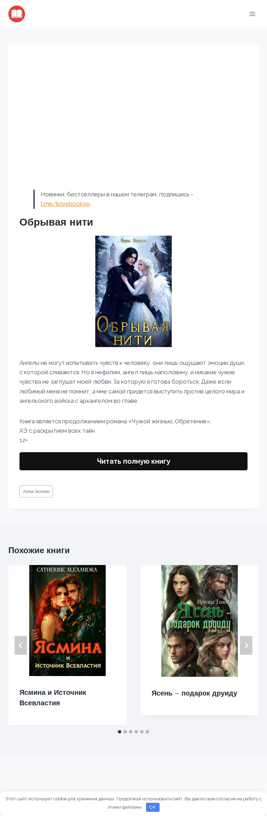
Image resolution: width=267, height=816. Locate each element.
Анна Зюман (36, 491)
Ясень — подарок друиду (194, 693)
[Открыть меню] (252, 13)
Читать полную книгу (133, 461)
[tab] (119, 731)
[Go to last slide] (21, 645)
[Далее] (246, 645)
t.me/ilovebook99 (65, 203)
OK (152, 807)
